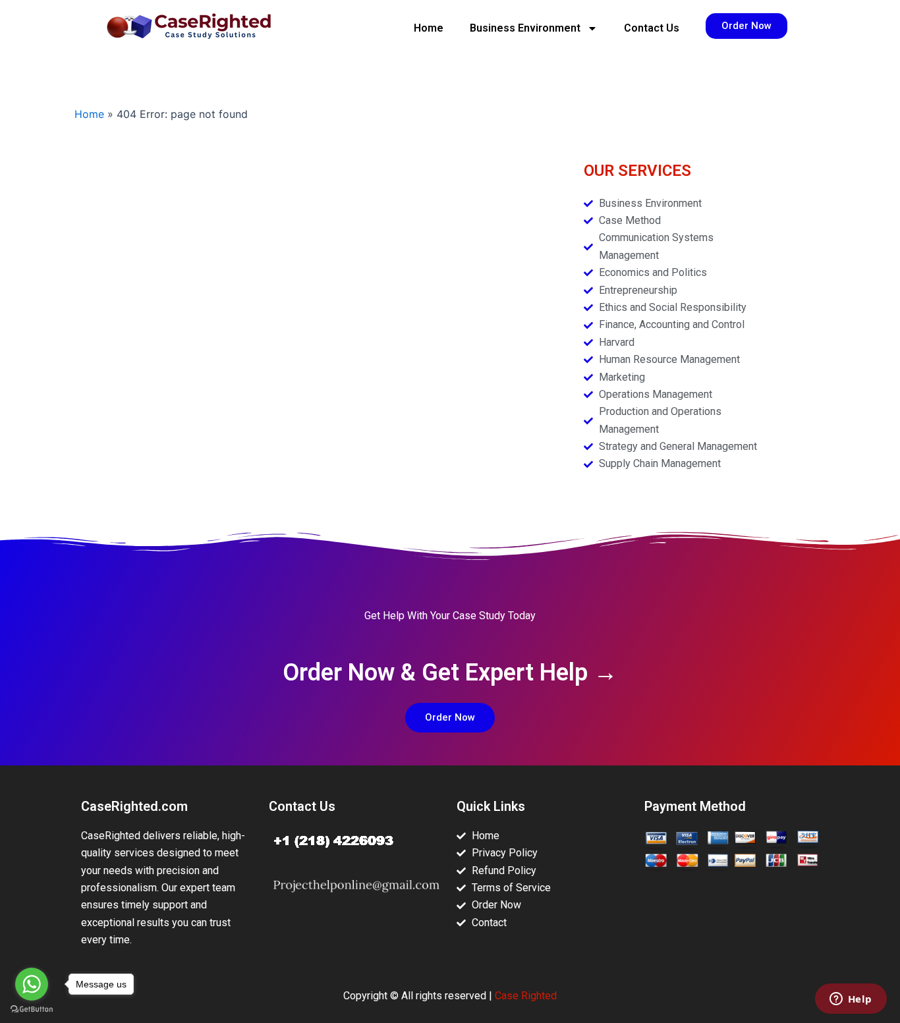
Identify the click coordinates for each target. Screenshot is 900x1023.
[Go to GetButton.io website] (32, 1009)
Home (428, 28)
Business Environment (525, 28)
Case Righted (526, 995)
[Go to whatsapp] (31, 984)
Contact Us (651, 28)
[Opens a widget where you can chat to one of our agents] (850, 999)
